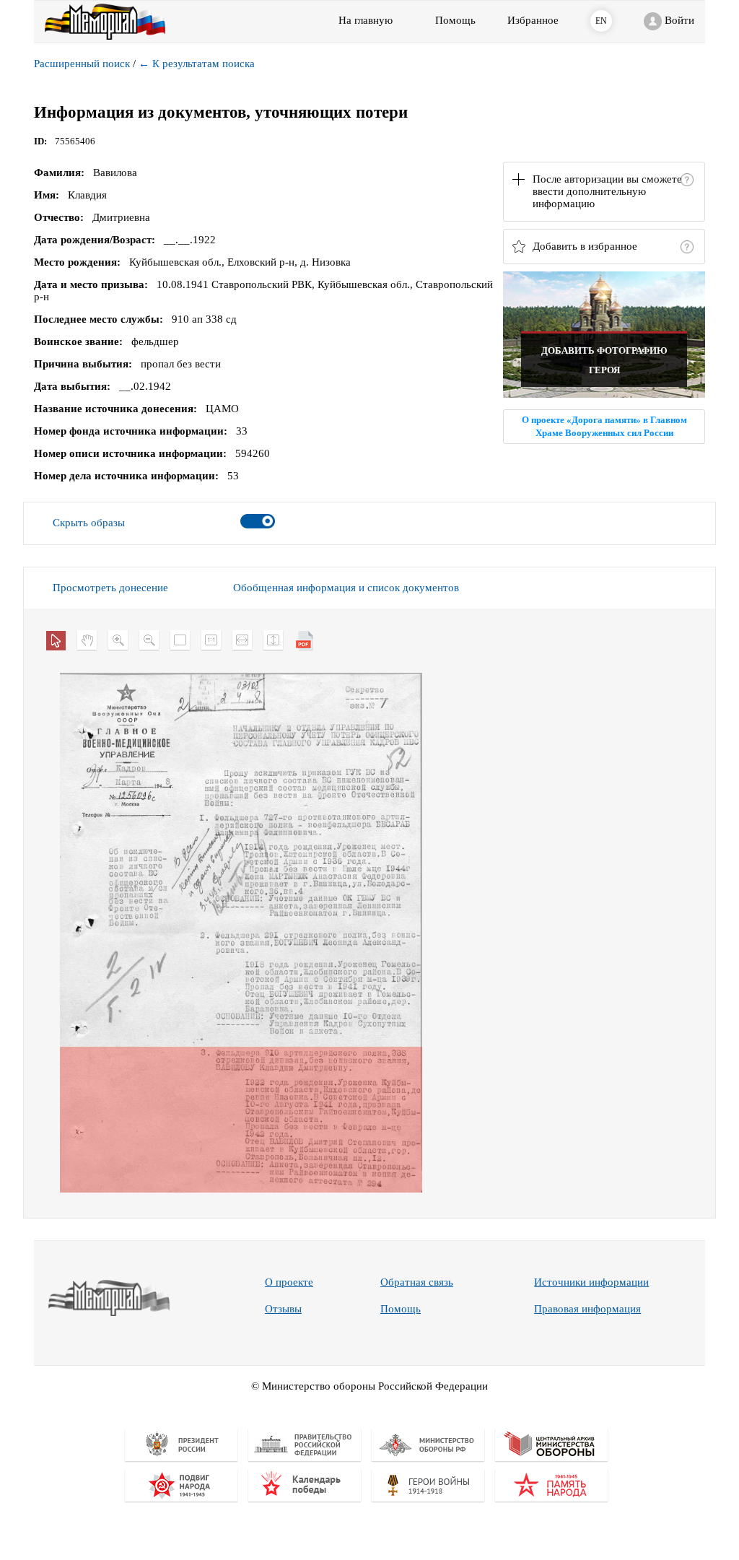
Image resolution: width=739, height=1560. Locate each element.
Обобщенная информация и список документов (346, 587)
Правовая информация (587, 1309)
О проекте (289, 1282)
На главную (365, 20)
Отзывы (283, 1309)
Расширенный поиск (82, 63)
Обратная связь (416, 1282)
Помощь (400, 1309)
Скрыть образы (89, 522)
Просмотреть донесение (110, 587)
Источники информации (591, 1282)
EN (601, 21)
